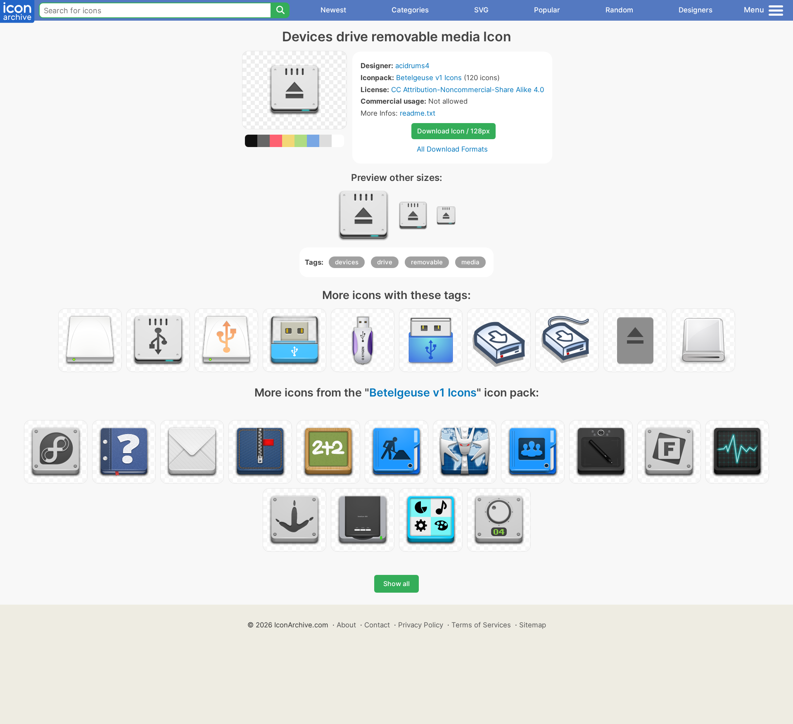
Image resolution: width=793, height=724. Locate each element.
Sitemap (532, 625)
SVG (481, 10)
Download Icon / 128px (453, 131)
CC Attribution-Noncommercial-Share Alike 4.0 (467, 89)
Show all (396, 583)
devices (347, 262)
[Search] (280, 10)
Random (619, 10)
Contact (377, 625)
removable (427, 262)
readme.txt (417, 113)
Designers (695, 10)
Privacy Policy (420, 625)
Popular (547, 10)
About (346, 625)
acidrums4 (412, 66)
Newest (333, 10)
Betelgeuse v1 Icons (429, 78)
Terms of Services (481, 625)
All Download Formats (452, 149)
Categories (410, 10)
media (470, 262)
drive (384, 262)
